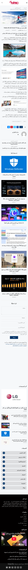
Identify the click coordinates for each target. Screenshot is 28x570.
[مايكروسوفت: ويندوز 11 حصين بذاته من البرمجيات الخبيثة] (14, 164)
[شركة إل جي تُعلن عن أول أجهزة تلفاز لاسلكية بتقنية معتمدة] (5, 425)
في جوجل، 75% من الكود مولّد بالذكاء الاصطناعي (17, 559)
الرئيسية (25, 7)
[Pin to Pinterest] (11, 127)
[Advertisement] (14, 369)
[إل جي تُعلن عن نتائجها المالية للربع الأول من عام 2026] (14, 397)
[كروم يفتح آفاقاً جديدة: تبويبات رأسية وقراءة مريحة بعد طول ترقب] (14, 235)
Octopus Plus (11, 564)
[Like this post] (20, 127)
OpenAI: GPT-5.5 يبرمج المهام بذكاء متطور (18, 556)
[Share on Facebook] (18, 127)
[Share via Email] (8, 127)
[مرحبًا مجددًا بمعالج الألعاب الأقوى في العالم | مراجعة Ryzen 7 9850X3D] (14, 283)
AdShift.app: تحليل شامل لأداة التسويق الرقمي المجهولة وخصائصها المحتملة (19, 440)
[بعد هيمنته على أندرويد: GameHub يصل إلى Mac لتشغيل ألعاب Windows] (14, 188)
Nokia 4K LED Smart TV (16, 121)
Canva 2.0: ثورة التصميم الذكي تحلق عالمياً (14, 223)
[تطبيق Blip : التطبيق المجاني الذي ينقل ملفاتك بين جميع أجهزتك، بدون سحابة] (14, 259)
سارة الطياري (20, 30)
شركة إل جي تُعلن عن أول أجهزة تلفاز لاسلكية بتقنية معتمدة (20, 424)
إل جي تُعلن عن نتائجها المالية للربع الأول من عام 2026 (15, 408)
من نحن (25, 498)
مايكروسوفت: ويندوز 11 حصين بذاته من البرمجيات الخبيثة (19, 432)
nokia (25, 121)
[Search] (2, 2)
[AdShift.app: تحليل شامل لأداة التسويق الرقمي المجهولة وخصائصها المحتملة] (5, 442)
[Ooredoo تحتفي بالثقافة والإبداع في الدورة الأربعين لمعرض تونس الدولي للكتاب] (5, 417)
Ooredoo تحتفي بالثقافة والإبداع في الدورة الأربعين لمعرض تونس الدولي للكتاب (19, 416)
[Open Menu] (26, 2)
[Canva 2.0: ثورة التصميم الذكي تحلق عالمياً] (14, 212)
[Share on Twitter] (14, 127)
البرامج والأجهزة (18, 7)
